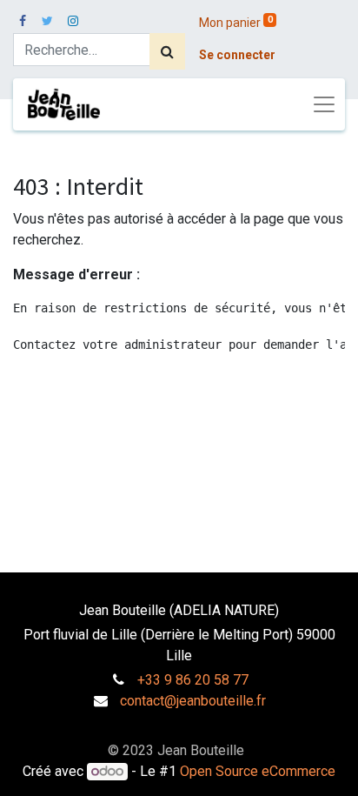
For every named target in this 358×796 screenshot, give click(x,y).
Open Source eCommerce (257, 771)
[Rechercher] (167, 51)
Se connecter (237, 55)
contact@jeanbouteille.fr (193, 700)
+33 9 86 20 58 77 (193, 680)
